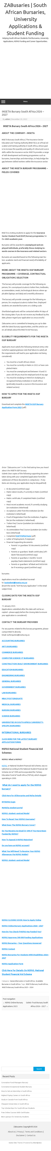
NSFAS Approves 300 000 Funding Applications (22, 937)
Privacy (20, 1132)
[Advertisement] (25, 69)
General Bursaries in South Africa (22, 981)
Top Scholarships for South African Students (18, 1108)
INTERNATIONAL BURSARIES (16, 732)
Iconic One (13, 1143)
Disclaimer (20, 1135)
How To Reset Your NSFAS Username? (18, 819)
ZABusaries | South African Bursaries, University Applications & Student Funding (25, 19)
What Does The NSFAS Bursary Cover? (18, 825)
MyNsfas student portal (12, 808)
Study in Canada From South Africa (14, 1099)
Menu (25, 101)
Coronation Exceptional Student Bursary (16, 1087)
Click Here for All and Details (21, 796)
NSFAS (4, 766)
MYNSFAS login (8, 802)
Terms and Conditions (34, 1132)
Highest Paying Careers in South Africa (15, 1095)
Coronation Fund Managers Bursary (14, 1082)
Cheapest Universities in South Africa (15, 1104)
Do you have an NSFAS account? (16, 845)
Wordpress (37, 1143)
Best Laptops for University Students (15, 1117)
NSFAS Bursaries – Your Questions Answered (21, 943)
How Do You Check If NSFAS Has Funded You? (21, 932)
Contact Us (31, 1135)
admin (7, 119)
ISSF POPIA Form (23, 536)
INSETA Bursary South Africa (37, 984)
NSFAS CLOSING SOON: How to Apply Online (21, 920)
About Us (11, 1132)
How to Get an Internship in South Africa (16, 1091)
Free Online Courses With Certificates (15, 1112)
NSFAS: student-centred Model (15, 813)
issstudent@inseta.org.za (15, 583)
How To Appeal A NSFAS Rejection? (17, 840)
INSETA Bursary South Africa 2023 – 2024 (17, 987)
